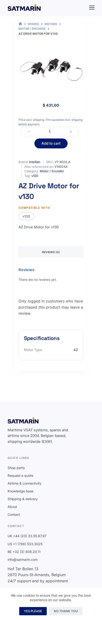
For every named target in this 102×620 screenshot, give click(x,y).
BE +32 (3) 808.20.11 (24, 552)
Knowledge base (20, 491)
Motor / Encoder (52, 171)
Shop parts (16, 468)
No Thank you (66, 611)
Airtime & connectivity (25, 483)
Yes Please (33, 611)
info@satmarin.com (22, 559)
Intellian (34, 162)
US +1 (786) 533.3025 (25, 544)
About (12, 507)
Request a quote (20, 475)
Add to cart (51, 143)
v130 (35, 176)
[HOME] (20, 24)
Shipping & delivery (23, 499)
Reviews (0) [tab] (51, 252)
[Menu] (91, 7)
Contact (14, 514)
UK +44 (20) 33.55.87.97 (27, 536)
